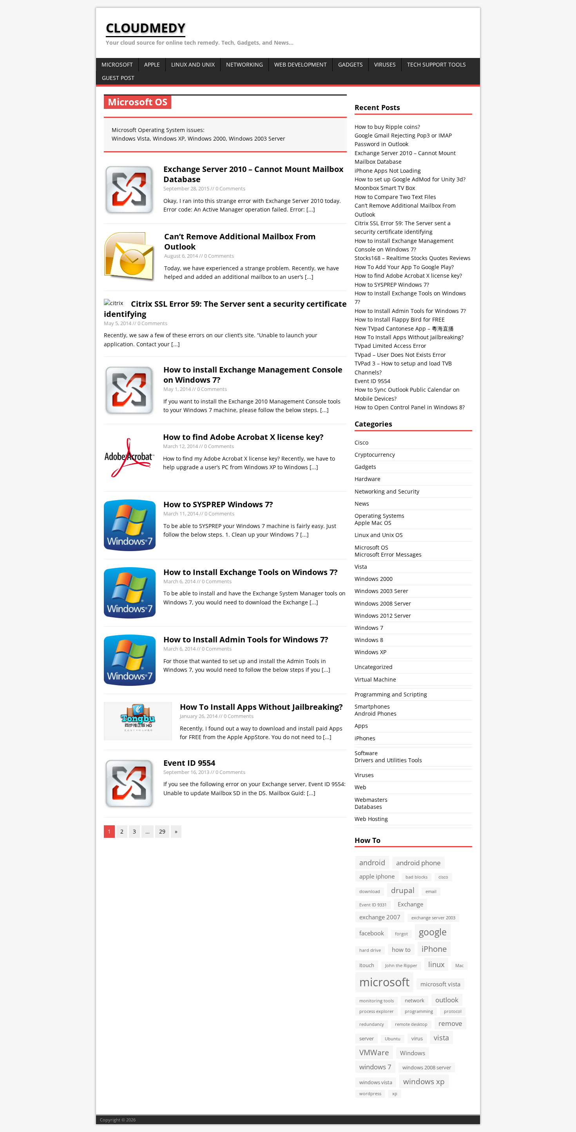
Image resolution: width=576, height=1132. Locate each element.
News (362, 503)
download (369, 891)
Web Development (300, 64)
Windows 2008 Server (383, 603)
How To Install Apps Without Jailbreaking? (261, 707)
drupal (403, 890)
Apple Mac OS (373, 522)
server (366, 1038)
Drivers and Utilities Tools (388, 760)
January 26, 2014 (198, 716)
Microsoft (117, 64)
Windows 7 (369, 627)
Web (360, 787)
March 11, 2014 (180, 513)
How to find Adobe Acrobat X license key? (243, 437)
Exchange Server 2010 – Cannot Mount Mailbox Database (253, 174)
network (414, 1000)
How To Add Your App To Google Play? (404, 267)
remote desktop (411, 1024)
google (433, 932)
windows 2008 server (426, 1067)
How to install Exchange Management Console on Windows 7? (252, 374)
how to (401, 949)
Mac (459, 965)
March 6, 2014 (179, 581)
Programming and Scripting (391, 694)
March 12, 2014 (180, 446)
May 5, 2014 (117, 323)
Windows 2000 (374, 578)
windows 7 (375, 1066)
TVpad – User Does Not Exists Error (400, 354)
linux (436, 964)
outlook (446, 999)
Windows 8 (369, 640)
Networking (244, 64)
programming (419, 1011)
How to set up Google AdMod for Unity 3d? (410, 179)
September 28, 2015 (186, 188)
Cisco (361, 442)
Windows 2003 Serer (381, 591)
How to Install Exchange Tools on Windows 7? (250, 572)
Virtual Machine (375, 679)
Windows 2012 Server (383, 615)
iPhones (365, 738)
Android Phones (376, 713)
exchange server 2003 (433, 917)
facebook (371, 933)
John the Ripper (401, 965)
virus (417, 1038)
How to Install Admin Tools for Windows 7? (245, 639)
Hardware (367, 479)
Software (366, 753)
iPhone (434, 948)
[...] (310, 209)
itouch (366, 965)
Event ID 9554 (189, 763)
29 (162, 831)
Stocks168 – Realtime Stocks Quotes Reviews (413, 258)
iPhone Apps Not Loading (388, 170)
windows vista (375, 1082)
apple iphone (377, 876)
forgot (401, 934)
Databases (368, 806)
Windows (412, 1053)
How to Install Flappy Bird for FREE (400, 319)
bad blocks (416, 877)
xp (394, 1093)
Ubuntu (392, 1039)
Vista (361, 566)
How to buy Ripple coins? (387, 126)
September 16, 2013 (186, 772)
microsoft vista (440, 984)
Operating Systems (379, 515)
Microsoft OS (371, 547)
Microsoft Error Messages (388, 554)
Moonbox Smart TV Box (385, 188)
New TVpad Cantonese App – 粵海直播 (404, 328)
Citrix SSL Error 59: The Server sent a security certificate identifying (225, 308)
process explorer (376, 1011)
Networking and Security (387, 491)
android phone (418, 862)
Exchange (410, 904)
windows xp (424, 1081)
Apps (361, 725)
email (431, 891)
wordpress (370, 1093)
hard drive (370, 950)
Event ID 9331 (373, 905)
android (372, 862)
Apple (152, 64)
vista (441, 1037)
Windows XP (370, 652)
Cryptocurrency (375, 454)
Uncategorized (374, 667)
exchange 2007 (379, 917)
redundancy (371, 1024)
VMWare (374, 1052)
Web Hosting (371, 819)
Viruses (385, 64)
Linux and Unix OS (379, 535)
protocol (453, 1011)
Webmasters (371, 799)
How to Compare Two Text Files (395, 197)
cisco (443, 877)
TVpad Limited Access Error (390, 345)
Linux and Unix (193, 64)
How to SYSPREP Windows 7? (218, 504)
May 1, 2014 (177, 388)
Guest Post (118, 77)
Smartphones (372, 706)
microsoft (384, 982)
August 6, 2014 (181, 255)
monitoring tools (376, 1001)
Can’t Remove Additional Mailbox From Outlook (240, 241)
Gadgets (350, 64)
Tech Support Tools (436, 64)
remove (450, 1023)
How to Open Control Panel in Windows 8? (410, 407)
